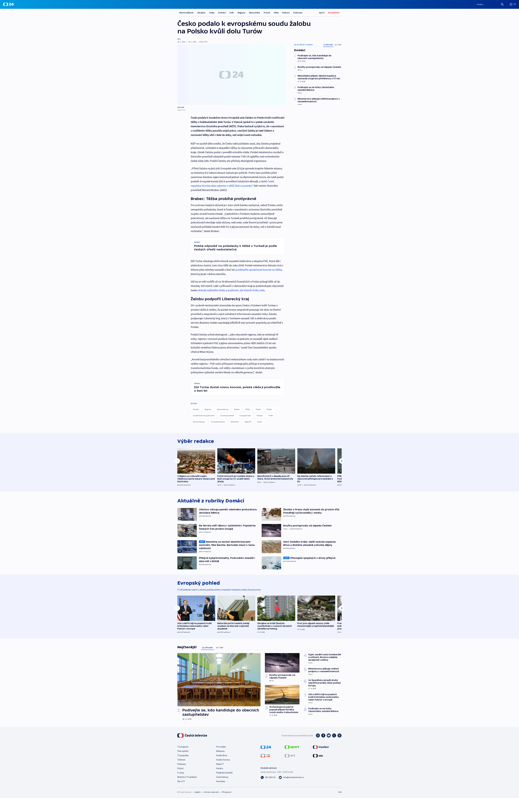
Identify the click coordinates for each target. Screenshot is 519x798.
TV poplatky (183, 755)
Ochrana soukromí (211, 792)
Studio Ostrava (223, 759)
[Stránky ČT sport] (292, 746)
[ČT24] (8, 4)
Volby (211, 12)
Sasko (259, 422)
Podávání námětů (224, 772)
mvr (179, 39)
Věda (276, 12)
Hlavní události (186, 12)
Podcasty (297, 12)
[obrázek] (231, 74)
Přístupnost (226, 792)
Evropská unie (245, 415)
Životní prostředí (227, 415)
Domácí (222, 12)
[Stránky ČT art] (290, 755)
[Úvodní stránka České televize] (192, 735)
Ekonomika (254, 12)
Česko (258, 409)
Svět (231, 12)
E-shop (180, 772)
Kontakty (220, 781)
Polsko (269, 409)
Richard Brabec (199, 422)
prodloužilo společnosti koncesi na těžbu (258, 269)
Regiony (241, 12)
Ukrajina (201, 12)
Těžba (247, 409)
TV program (182, 746)
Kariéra (219, 768)
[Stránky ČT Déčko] (265, 755)
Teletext (181, 759)
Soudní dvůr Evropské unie (203, 415)
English (197, 792)
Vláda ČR (247, 422)
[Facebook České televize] (323, 735)
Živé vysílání (182, 751)
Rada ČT (220, 764)
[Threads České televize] (339, 735)
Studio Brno (221, 755)
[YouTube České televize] (329, 735)
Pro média (221, 746)
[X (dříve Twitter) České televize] (334, 735)
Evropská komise (218, 422)
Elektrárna (235, 422)
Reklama (220, 751)
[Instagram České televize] (318, 735)
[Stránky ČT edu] (318, 755)
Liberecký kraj (222, 409)
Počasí (267, 12)
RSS (340, 792)
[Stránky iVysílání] (321, 746)
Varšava (260, 415)
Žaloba (236, 409)
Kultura (286, 12)
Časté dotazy (222, 777)
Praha (271, 415)
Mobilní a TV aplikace (187, 777)
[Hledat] (502, 4)
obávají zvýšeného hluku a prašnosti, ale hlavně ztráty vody (231, 290)
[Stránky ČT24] (266, 746)
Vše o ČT (181, 781)
